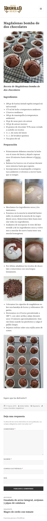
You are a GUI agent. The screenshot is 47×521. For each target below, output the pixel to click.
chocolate (11, 408)
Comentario (10, 429)
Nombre (8, 459)
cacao (6, 408)
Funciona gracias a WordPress (14, 518)
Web (5, 478)
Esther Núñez (24, 406)
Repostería (36, 406)
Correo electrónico (13, 469)
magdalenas (20, 408)
